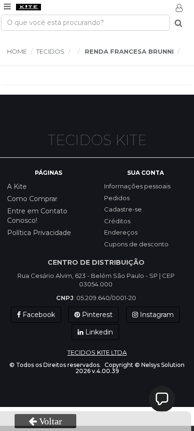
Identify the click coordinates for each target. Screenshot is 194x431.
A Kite (17, 186)
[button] (162, 399)
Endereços (120, 232)
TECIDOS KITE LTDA (97, 352)
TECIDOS (50, 51)
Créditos (117, 221)
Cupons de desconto (136, 244)
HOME (17, 51)
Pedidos (116, 198)
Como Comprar (32, 199)
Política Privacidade (39, 232)
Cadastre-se (123, 209)
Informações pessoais (137, 186)
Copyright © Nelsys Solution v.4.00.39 (130, 367)
